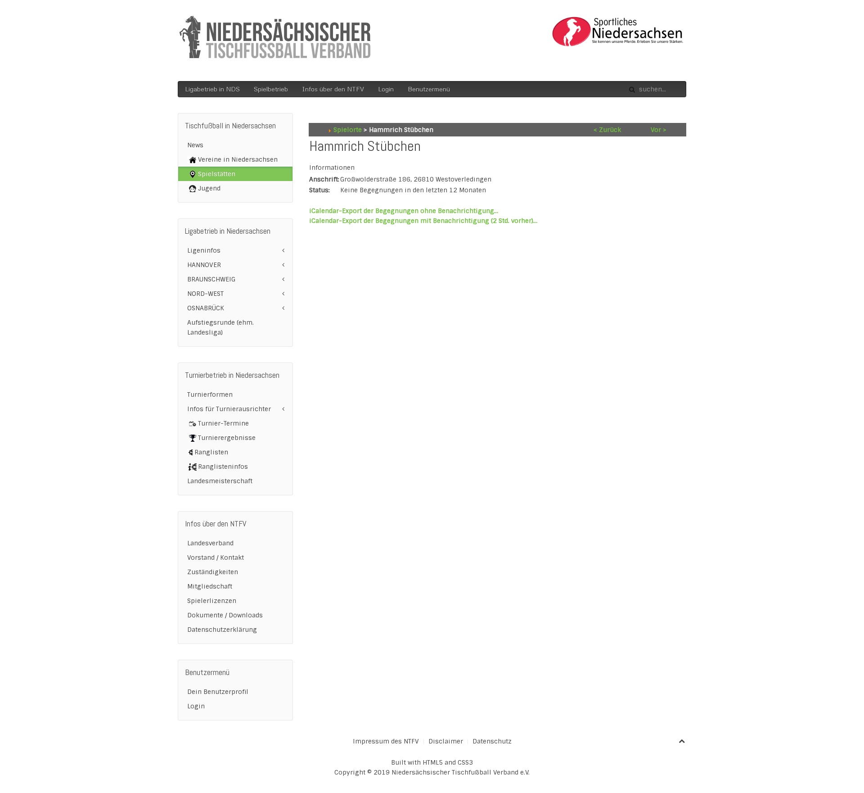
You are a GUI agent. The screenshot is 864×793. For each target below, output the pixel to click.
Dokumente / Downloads (225, 615)
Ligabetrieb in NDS (212, 89)
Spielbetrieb (271, 89)
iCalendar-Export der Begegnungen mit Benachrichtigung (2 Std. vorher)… (423, 221)
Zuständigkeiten (212, 572)
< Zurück (607, 130)
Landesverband (210, 543)
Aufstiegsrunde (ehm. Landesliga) (220, 327)
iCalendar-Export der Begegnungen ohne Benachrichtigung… (403, 211)
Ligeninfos (203, 250)
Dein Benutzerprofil (217, 692)
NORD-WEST (205, 294)
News (195, 145)
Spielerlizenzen (211, 601)
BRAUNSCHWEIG (211, 279)
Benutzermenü (429, 89)
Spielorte (347, 130)
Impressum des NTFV (386, 741)
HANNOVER (204, 265)
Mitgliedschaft (209, 586)
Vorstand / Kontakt (215, 557)
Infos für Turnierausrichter (229, 409)
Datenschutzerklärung (222, 629)
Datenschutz (492, 741)
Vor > (658, 130)
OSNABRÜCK (205, 308)
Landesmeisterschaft (219, 481)
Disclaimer (445, 741)
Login (386, 89)
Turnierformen (210, 394)
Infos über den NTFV (333, 89)
